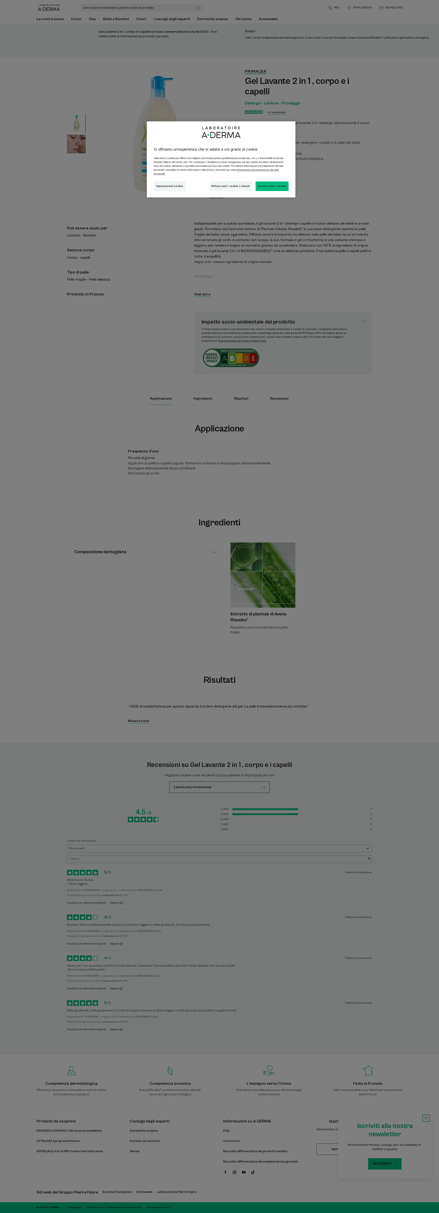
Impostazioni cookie (169, 186)
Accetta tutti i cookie (272, 186)
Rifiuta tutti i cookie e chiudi (230, 186)
